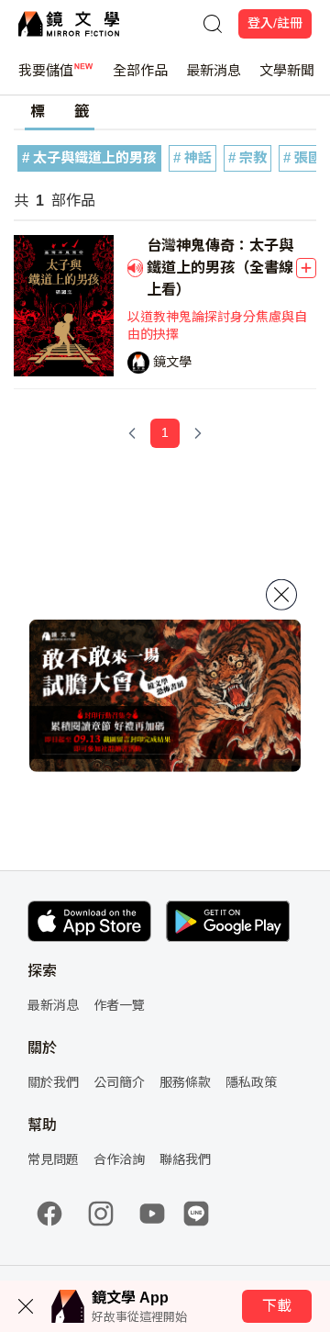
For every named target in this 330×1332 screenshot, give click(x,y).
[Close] (281, 594)
